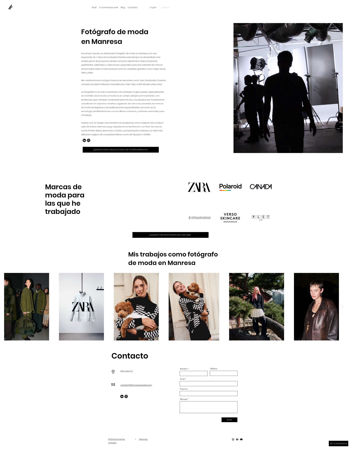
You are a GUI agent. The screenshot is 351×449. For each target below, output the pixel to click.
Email (182, 379)
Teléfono (213, 369)
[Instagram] (88, 140)
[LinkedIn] (84, 140)
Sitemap (143, 439)
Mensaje (183, 399)
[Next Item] (342, 306)
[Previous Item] (8, 306)
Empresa (184, 389)
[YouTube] (241, 439)
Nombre (183, 369)
